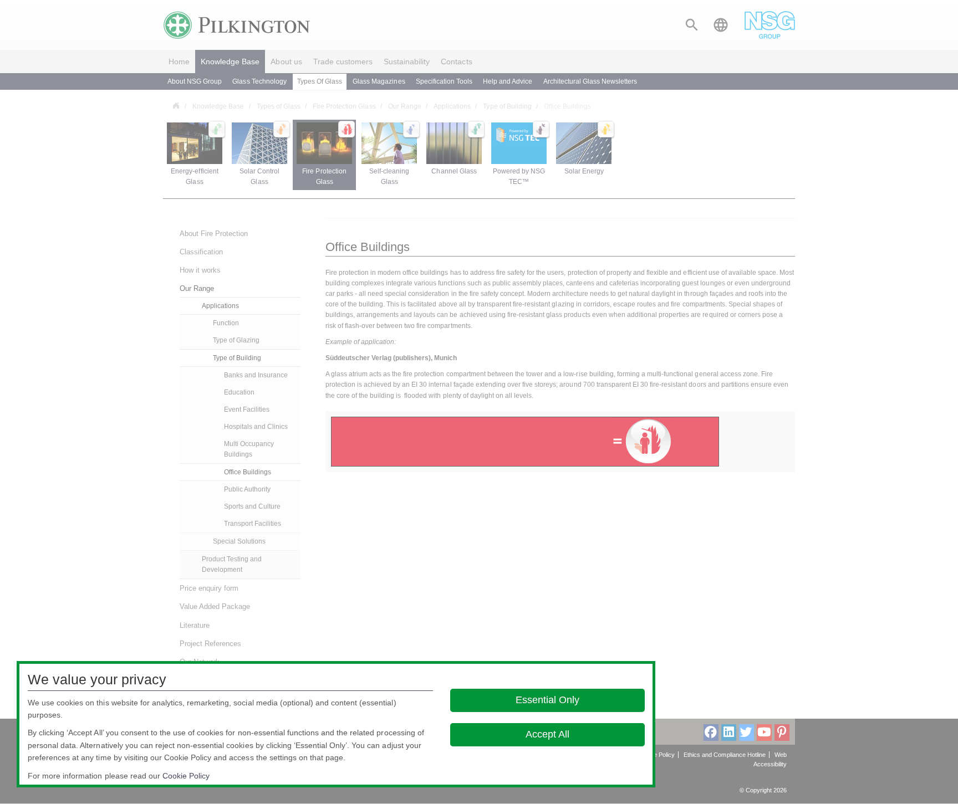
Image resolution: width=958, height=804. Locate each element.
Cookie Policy (186, 775)
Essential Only (547, 699)
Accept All (547, 734)
